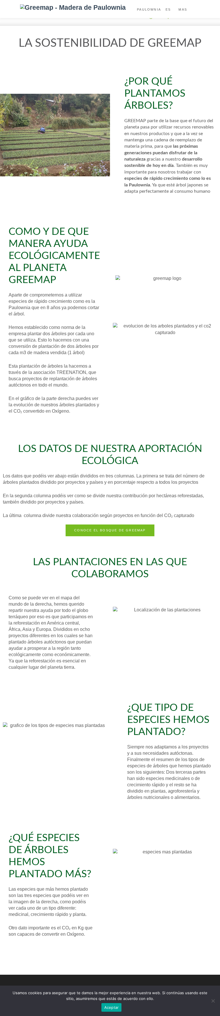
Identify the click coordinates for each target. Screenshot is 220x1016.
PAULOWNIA (149, 9)
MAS (182, 9)
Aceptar (111, 1007)
